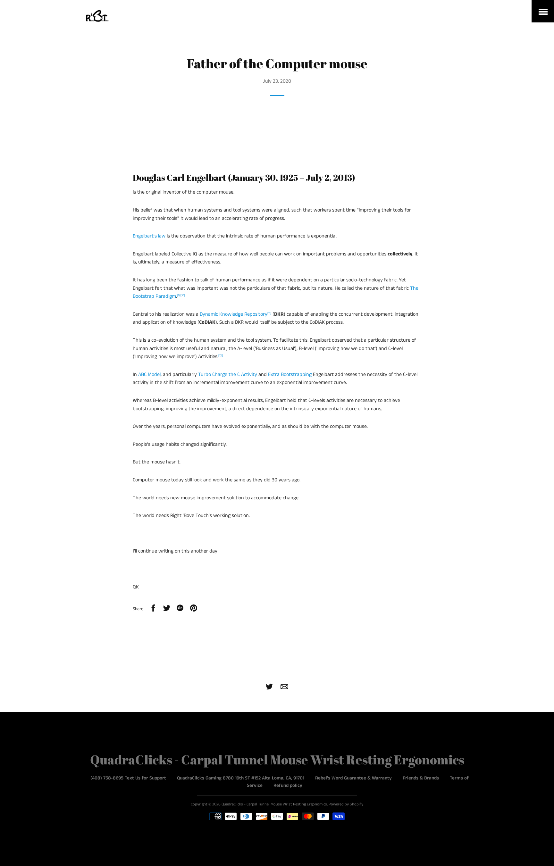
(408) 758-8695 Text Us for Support (128, 778)
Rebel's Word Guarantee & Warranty (353, 778)
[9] (178, 295)
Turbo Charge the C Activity (227, 374)
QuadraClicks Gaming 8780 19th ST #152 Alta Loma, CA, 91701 (240, 778)
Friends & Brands (421, 778)
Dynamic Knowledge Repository (233, 314)
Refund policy (287, 785)
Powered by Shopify (346, 804)
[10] (182, 295)
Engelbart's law (149, 236)
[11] (269, 313)
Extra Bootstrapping (290, 374)
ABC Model (149, 374)
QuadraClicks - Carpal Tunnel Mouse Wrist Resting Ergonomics (277, 759)
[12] (220, 356)
